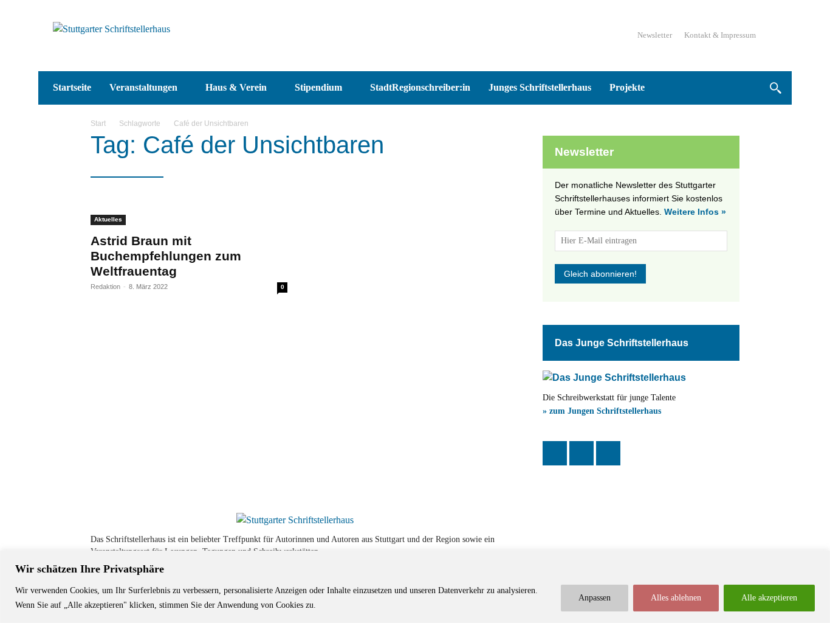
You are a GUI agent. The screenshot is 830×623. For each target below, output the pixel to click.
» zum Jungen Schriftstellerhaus (602, 411)
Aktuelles (108, 219)
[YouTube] (608, 453)
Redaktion (105, 286)
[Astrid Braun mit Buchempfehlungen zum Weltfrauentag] (189, 210)
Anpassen (594, 597)
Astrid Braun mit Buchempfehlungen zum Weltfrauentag (166, 256)
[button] (775, 88)
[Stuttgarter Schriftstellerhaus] (295, 520)
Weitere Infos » (695, 212)
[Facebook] (555, 453)
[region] (415, 587)
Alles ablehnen (676, 597)
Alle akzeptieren (769, 597)
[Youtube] (695, 545)
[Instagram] (581, 453)
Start (98, 123)
